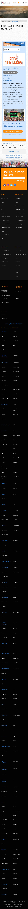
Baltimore (3, 572)
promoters (4, 247)
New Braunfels (5, 829)
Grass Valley (16, 367)
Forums (17, 295)
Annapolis (15, 567)
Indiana (3, 525)
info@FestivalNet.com (14, 324)
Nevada (3, 679)
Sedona (3, 345)
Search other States (7, 143)
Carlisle (14, 746)
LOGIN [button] (15, 2)
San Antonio (4, 833)
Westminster (4, 576)
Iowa (3, 494)
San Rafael (15, 394)
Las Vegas (15, 679)
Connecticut (5, 425)
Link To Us (18, 269)
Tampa (3, 472)
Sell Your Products (5, 302)
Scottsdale (15, 340)
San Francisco (16, 389)
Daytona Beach (5, 435)
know (21, 134)
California (4, 362)
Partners (18, 265)
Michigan (4, 582)
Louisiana (4, 551)
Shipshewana (4, 534)
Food (2, 213)
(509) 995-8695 (7, 80)
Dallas (2, 815)
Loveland (3, 419)
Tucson (14, 345)
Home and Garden (5, 224)
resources (18, 247)
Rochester (3, 698)
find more (14, 140)
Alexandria (15, 849)
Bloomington (16, 510)
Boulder (3, 409)
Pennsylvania (5, 746)
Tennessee (4, 787)
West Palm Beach (4, 477)
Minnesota (4, 597)
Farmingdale (16, 658)
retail (17, 202)
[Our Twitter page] (11, 185)
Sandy (2, 843)
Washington (5, 869)
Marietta (15, 488)
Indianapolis (16, 530)
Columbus (15, 709)
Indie (2, 231)
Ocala (2, 458)
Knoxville (15, 791)
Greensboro (4, 633)
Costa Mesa (16, 362)
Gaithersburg (16, 572)
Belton (3, 806)
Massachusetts (5, 561)
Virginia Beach (4, 863)
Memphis (3, 796)
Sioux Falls (15, 780)
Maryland (4, 567)
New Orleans (4, 555)
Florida (3, 431)
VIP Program (4, 258)
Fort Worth (15, 815)
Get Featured (4, 261)
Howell (14, 587)
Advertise (3, 265)
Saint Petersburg (4, 467)
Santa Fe (3, 673)
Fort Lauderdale (16, 435)
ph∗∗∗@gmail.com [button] (9, 78)
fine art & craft (19, 216)
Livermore (3, 371)
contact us (18, 906)
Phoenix (15, 336)
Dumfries (3, 854)
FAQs (17, 276)
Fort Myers (4, 440)
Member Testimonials (21, 254)
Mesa (2, 336)
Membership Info (20, 250)
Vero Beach (15, 472)
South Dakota (3, 780)
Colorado (4, 404)
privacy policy (10, 906)
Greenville (3, 774)
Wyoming (4, 894)
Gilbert (14, 331)
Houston (15, 820)
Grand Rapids (4, 587)
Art (2, 205)
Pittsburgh (3, 755)
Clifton (3, 658)
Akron (14, 704)
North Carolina (4, 623)
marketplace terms (18, 904)
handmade (18, 198)
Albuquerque (16, 668)
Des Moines (4, 498)
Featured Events (5, 234)
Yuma (2, 349)
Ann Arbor (15, 582)
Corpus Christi (16, 811)
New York (4, 689)
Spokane (15, 878)
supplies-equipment (20, 213)
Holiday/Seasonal (5, 220)
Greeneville (4, 791)
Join (17, 258)
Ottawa (14, 725)
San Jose (3, 394)
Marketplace (19, 194)
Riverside (15, 380)
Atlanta (14, 483)
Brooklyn (3, 694)
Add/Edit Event (5, 250)
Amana (14, 494)
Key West (15, 444)
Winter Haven (16, 476)
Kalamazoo (4, 591)
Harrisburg (4, 751)
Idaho (3, 504)
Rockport (15, 829)
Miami (2, 453)
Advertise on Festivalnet (4, 291)
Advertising (4, 318)
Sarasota (15, 466)
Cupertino (3, 367)
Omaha (3, 647)
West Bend (4, 888)
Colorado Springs (15, 409)
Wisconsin (4, 884)
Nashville (15, 796)
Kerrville (3, 824)
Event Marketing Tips (6, 254)
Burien (3, 873)
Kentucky (4, 540)
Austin (14, 802)
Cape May (15, 653)
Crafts (2, 209)
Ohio (2, 704)
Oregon (3, 736)
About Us (4, 311)
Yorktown (15, 863)
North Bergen (4, 662)
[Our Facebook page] (4, 185)
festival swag (19, 224)
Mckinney (15, 824)
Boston (14, 561)
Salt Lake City (16, 839)
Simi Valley (15, 398)
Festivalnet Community (18, 287)
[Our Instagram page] (8, 185)
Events (3, 194)
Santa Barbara (4, 398)
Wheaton (15, 519)
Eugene (15, 736)
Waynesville (4, 637)
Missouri (4, 612)
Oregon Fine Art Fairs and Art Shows (13, 155)
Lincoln (14, 643)
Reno (2, 683)
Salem (14, 740)
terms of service (8, 904)
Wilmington (15, 637)
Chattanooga (16, 787)
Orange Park (16, 458)
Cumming (3, 488)
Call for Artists (4, 198)
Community (18, 291)
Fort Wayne (4, 530)
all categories (19, 227)
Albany (14, 689)
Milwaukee (15, 884)
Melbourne (15, 449)
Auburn (14, 869)
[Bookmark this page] (15, 185)
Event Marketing (5, 298)
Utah (3, 839)
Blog (17, 272)
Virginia (4, 849)
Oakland (3, 376)
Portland (3, 740)
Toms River (15, 662)
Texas (3, 802)
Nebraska (4, 643)
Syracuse (15, 698)
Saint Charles (4, 519)
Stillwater (3, 606)
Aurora (14, 404)
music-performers (20, 209)
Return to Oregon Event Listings (14, 157)
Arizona (4, 331)
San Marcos (15, 833)
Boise (14, 504)
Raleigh (14, 633)
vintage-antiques (20, 205)
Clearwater (15, 431)
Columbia (15, 768)
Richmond (15, 858)
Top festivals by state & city (10, 328)
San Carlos (15, 385)
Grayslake (15, 515)
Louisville (3, 545)
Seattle (3, 878)
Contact (17, 298)
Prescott (3, 340)
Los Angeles (16, 371)
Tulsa (2, 719)
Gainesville (15, 440)
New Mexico (5, 668)
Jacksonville (4, 444)
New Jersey (5, 653)
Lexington (15, 540)
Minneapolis (4, 602)
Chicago (3, 515)
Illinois (3, 510)
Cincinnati (3, 709)
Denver (3, 414)
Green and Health (5, 216)
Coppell (3, 811)
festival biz (4, 286)
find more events (14, 151)
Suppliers (18, 261)
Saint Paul (15, 602)
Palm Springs (16, 376)
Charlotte (3, 628)
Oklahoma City (16, 715)
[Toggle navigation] (26, 2)
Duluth (14, 597)
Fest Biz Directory (5, 295)
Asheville (15, 623)
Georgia (4, 483)
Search (3, 238)
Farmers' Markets (5, 227)
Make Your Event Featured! (13, 131)
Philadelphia (16, 751)
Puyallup (15, 873)
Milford (14, 425)
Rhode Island (3, 762)
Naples (14, 453)
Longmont (15, 414)
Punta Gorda (16, 462)
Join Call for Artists (6, 269)
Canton (14, 806)
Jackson (15, 894)
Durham (15, 628)
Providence (15, 761)
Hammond (15, 551)
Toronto (3, 730)
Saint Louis (4, 617)
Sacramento (4, 385)
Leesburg (3, 449)
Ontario (4, 725)
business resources (20, 220)
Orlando (3, 462)
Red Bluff (3, 380)
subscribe (19, 181)
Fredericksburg (5, 820)
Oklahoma (4, 715)
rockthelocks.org (8, 75)
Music (2, 202)
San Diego (3, 389)
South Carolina (4, 769)
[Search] (23, 2)
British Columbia (4, 356)
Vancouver (15, 355)
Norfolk (3, 858)
